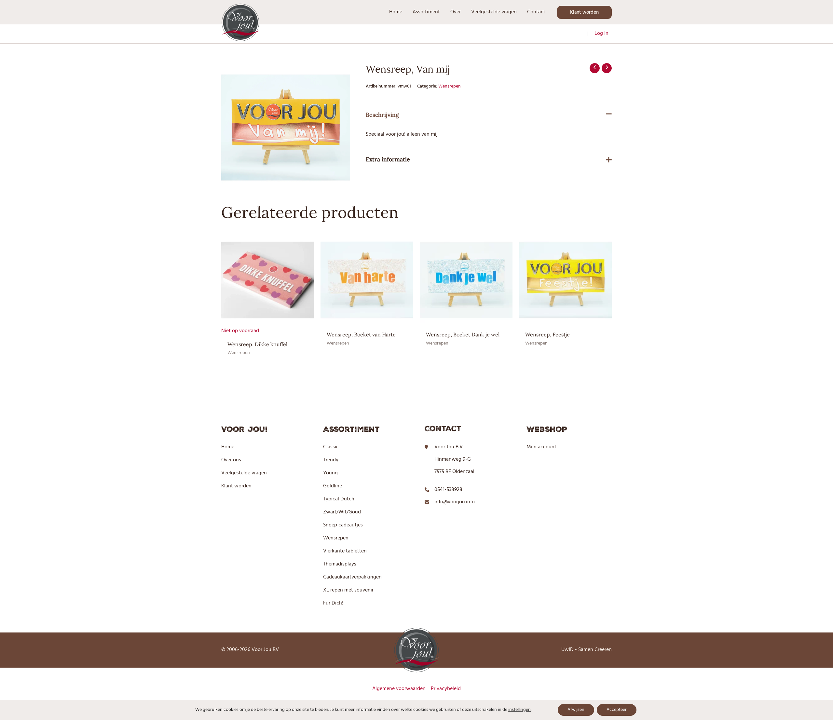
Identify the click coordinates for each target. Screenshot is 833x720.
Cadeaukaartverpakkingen (352, 577)
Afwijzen (575, 709)
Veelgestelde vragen (244, 473)
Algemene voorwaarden (399, 689)
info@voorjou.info (454, 502)
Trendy (330, 460)
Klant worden (236, 486)
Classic (331, 447)
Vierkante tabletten (345, 551)
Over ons (231, 460)
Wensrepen (449, 86)
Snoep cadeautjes (343, 525)
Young (330, 473)
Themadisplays (339, 564)
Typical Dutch (338, 499)
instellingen (519, 710)
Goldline (332, 486)
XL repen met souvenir (348, 590)
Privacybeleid (446, 689)
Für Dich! (333, 603)
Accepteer (617, 709)
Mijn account (541, 447)
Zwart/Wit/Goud (342, 512)
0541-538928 (448, 489)
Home (227, 447)
